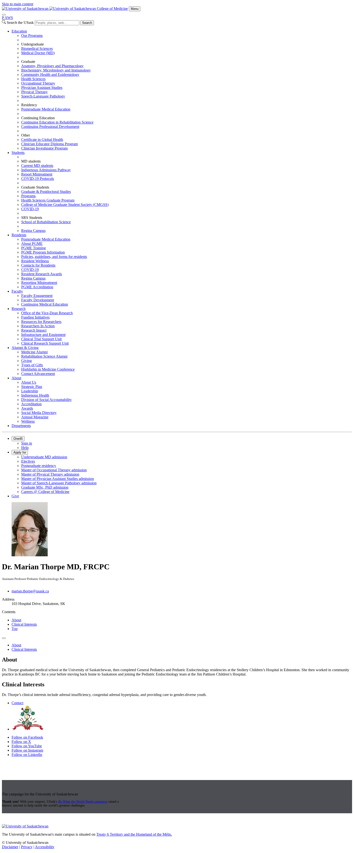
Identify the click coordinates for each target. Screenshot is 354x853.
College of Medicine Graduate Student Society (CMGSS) (65, 205)
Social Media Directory (39, 413)
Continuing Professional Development (50, 127)
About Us (28, 382)
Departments (21, 426)
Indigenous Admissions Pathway (46, 170)
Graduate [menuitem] (28, 61)
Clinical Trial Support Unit (41, 339)
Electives (28, 461)
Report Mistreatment (36, 174)
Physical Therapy (34, 92)
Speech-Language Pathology (43, 96)
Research (19, 309)
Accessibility (44, 847)
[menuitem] (182, 90)
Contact (17, 703)
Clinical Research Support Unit (45, 343)
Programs (28, 196)
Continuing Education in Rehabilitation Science (57, 122)
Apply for (19, 452)
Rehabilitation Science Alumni (44, 356)
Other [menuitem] (25, 135)
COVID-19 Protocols (37, 179)
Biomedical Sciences (37, 48)
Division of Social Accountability (46, 400)
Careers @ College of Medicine (45, 492)
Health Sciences (33, 79)
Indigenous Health (35, 395)
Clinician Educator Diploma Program (49, 144)
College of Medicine (112, 9)
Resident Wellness (35, 261)
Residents (19, 235)
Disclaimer (10, 847)
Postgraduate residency (38, 466)
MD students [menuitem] (31, 161)
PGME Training (33, 248)
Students (18, 153)
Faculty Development (37, 300)
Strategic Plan (31, 387)
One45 (18, 438)
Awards (27, 408)
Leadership (29, 391)
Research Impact (33, 330)
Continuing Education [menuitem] (38, 118)
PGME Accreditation (37, 287)
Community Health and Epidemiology (50, 74)
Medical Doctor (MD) (38, 53)
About (16, 378)
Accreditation (31, 404)
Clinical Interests (24, 624)
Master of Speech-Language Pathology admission (59, 483)
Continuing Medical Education (44, 304)
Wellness (28, 421)
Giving (26, 361)
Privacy (27, 847)
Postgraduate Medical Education (45, 109)
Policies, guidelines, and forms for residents (54, 257)
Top (15, 629)
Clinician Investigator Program (44, 148)
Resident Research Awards (41, 274)
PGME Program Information (43, 252)
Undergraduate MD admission (44, 457)
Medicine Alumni (34, 352)
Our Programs (32, 35)
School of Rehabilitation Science (46, 222)
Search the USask (20, 22)
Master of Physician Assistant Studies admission (57, 479)
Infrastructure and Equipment (43, 335)
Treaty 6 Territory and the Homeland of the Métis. (134, 834)
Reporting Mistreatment (39, 283)
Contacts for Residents (38, 265)
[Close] (4, 14)
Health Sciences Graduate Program (47, 200)
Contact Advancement (38, 374)
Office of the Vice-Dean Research (47, 313)
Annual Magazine (34, 417)
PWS (7, 18)
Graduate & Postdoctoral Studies (46, 192)
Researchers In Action (38, 326)
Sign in (26, 443)
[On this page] (4, 638)
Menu (134, 9)
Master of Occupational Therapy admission (54, 470)
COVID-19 (30, 209)
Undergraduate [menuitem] (32, 44)
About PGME (32, 244)
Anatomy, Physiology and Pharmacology (52, 66)
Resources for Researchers (41, 322)
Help (25, 448)
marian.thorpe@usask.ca (30, 591)
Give (15, 496)
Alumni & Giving (25, 348)
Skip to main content (17, 4)
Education (19, 31)
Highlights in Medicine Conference (48, 369)
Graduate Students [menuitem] (35, 187)
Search (87, 23)
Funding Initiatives (35, 317)
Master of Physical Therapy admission (50, 474)
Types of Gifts (32, 365)
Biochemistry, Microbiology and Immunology (56, 70)
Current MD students (37, 166)
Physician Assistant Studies (41, 87)
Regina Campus (33, 231)
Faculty (17, 291)
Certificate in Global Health (42, 140)
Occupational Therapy (38, 83)
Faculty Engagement (36, 296)
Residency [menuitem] (29, 105)
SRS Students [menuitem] (31, 218)
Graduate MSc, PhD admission (44, 487)
